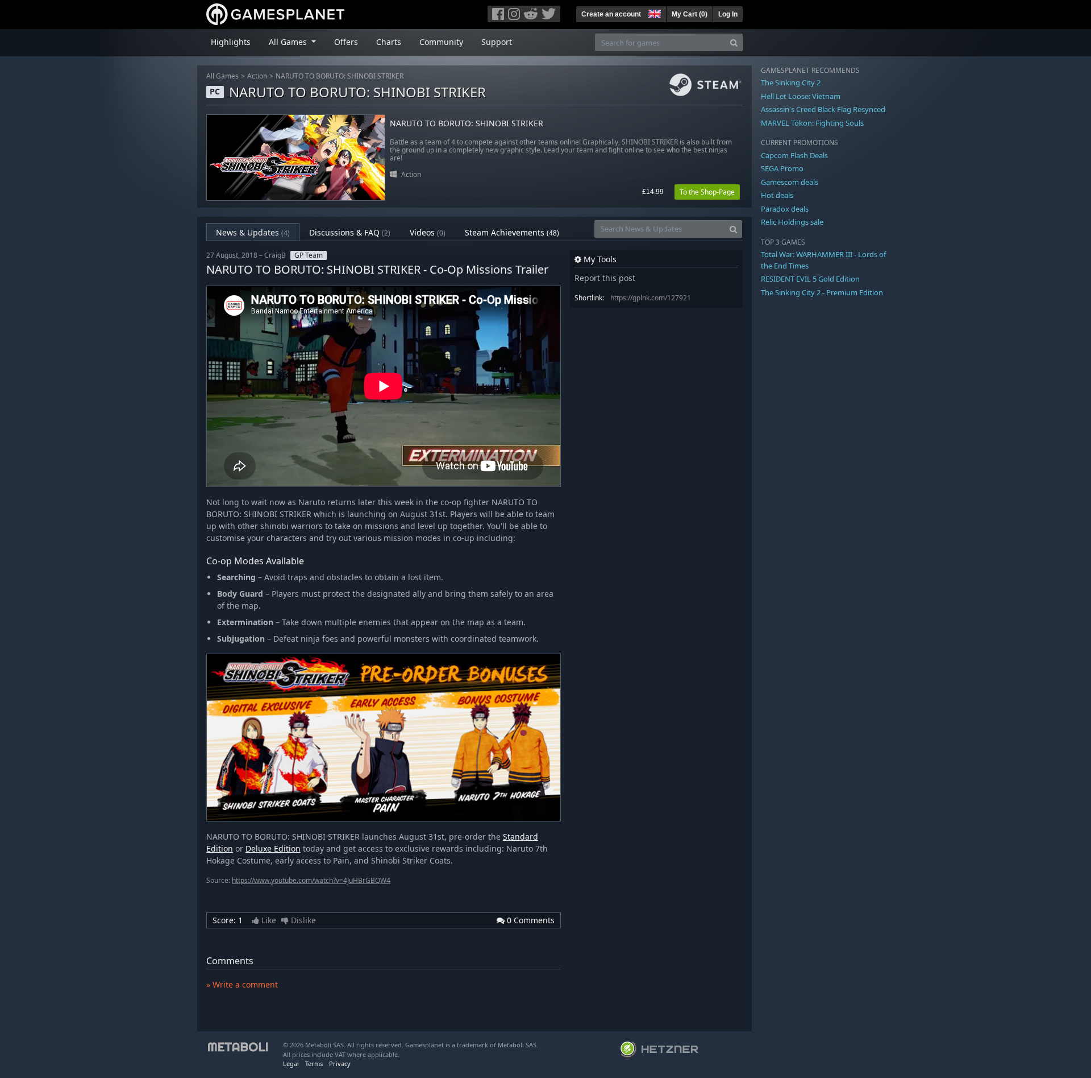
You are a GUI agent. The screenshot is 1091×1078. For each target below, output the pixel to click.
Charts (388, 41)
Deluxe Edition (273, 848)
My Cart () (689, 14)
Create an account (611, 14)
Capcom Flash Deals (794, 155)
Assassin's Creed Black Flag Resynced (823, 109)
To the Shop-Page (707, 192)
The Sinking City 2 (791, 82)
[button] (653, 12)
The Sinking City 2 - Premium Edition (822, 292)
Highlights (231, 41)
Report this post (604, 277)
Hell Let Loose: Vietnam (800, 96)
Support (496, 41)
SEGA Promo (782, 168)
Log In (728, 14)
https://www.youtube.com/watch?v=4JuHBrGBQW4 (311, 880)
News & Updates (253, 232)
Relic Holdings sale (792, 222)
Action (257, 76)
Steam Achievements (512, 232)
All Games (222, 76)
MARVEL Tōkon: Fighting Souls (812, 123)
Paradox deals (785, 209)
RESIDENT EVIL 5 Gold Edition (810, 279)
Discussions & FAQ (349, 232)
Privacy (340, 1063)
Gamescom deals (789, 182)
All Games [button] (289, 41)
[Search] (734, 42)
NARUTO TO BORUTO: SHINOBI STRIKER (339, 76)
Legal (291, 1063)
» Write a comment (242, 984)
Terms (314, 1063)
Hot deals (777, 195)
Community (441, 41)
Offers (346, 41)
